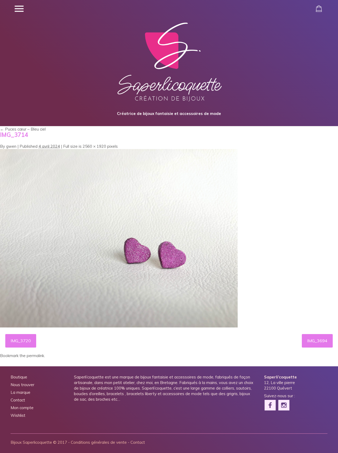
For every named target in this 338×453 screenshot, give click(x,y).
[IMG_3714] (119, 326)
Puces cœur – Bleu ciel (23, 129)
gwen (11, 146)
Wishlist (18, 415)
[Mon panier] (318, 8)
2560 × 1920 (94, 146)
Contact (18, 400)
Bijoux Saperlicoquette (31, 442)
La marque (20, 392)
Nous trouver (22, 384)
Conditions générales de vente (99, 442)
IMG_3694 (317, 340)
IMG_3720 (21, 340)
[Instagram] (284, 405)
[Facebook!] (270, 405)
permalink (35, 355)
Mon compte (22, 407)
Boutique (19, 377)
